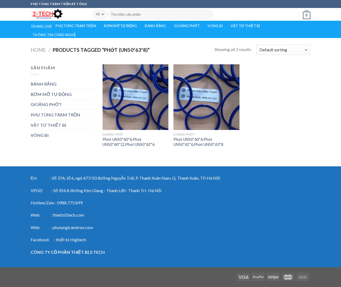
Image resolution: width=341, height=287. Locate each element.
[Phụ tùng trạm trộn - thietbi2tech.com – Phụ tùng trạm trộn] (58, 14)
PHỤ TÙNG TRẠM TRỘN (75, 26)
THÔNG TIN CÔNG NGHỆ (54, 35)
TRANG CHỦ (41, 26)
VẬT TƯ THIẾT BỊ (245, 26)
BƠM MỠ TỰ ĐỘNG (120, 26)
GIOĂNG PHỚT (187, 26)
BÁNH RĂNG (155, 26)
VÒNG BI (215, 26)
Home (38, 50)
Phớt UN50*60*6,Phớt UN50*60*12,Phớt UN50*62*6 (129, 142)
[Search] (207, 14)
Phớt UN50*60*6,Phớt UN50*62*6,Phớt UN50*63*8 (198, 142)
